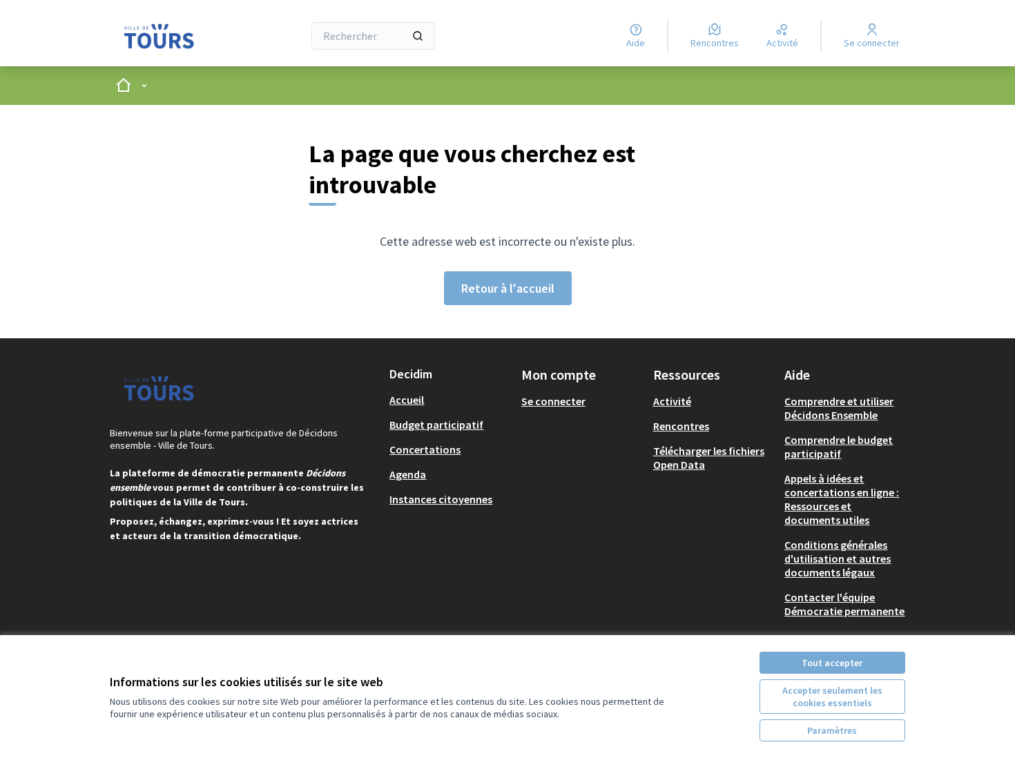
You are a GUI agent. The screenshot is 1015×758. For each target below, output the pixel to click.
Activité (672, 401)
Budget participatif (436, 424)
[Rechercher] (418, 36)
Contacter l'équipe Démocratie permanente (844, 604)
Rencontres (681, 426)
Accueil (406, 400)
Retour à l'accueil (507, 288)
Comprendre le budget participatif (838, 446)
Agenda (407, 474)
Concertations (425, 449)
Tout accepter (832, 663)
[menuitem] (449, 400)
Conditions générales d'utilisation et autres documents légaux (837, 558)
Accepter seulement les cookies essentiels (832, 696)
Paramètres (832, 730)
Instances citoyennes (440, 499)
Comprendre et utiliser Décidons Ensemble (838, 408)
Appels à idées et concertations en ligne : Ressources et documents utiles (841, 499)
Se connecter (553, 401)
